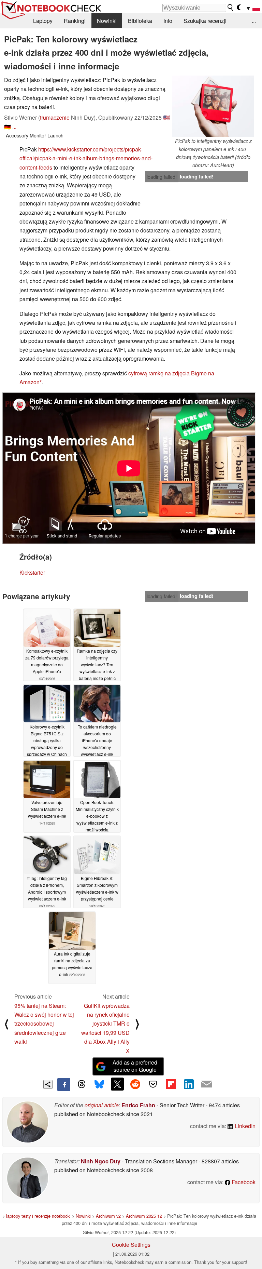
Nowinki (107, 21)
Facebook (243, 1182)
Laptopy (43, 21)
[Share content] (48, 1084)
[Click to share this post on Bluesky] (99, 1084)
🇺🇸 (166, 117)
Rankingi (75, 21)
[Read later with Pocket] (153, 1084)
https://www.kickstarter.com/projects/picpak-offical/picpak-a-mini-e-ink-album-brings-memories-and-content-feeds (85, 158)
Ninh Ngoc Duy (100, 1161)
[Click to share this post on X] (117, 1084)
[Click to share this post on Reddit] (135, 1084)
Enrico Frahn (138, 1105)
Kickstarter (32, 572)
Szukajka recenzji (205, 21)
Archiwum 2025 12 (144, 1216)
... (254, 21)
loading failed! (162, 176)
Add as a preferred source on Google (135, 1065)
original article (102, 1105)
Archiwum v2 (108, 1216)
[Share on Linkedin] (188, 1084)
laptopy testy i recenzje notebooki (38, 1216)
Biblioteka (140, 21)
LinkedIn (244, 1126)
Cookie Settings (131, 1244)
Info (167, 21)
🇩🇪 (7, 127)
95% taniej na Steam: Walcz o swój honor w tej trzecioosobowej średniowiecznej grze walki (44, 1024)
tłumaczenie (55, 117)
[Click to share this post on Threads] (81, 1084)
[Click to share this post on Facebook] (63, 1084)
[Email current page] (206, 1084)
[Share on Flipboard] (170, 1084)
